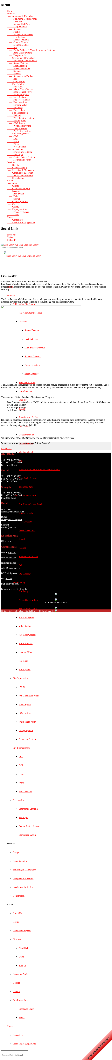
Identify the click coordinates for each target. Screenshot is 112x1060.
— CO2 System (16, 123)
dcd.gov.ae (12, 573)
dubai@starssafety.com (11, 519)
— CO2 (12, 136)
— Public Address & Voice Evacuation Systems (31, 50)
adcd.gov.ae (14, 568)
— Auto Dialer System (19, 52)
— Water (13, 144)
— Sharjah (13, 199)
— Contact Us (15, 220)
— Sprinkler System (18, 94)
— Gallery (13, 206)
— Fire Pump (15, 86)
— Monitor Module (18, 45)
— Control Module (17, 42)
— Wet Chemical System (20, 118)
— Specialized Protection (20, 175)
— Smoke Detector (17, 63)
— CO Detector (16, 81)
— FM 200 (14, 115)
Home (10, 11)
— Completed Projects (18, 188)
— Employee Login (18, 212)
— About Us (14, 183)
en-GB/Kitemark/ (19, 589)
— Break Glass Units (18, 68)
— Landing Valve (17, 105)
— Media (13, 214)
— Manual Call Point (18, 24)
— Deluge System (17, 128)
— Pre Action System (18, 131)
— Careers (13, 204)
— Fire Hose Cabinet (18, 99)
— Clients (13, 186)
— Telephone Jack (17, 55)
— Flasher (13, 32)
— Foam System (16, 120)
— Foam (13, 141)
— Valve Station (16, 97)
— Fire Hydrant (16, 110)
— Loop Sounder (17, 26)
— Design (13, 165)
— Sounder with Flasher (20, 34)
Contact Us (6, 448)
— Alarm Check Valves (20, 89)
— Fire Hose (14, 107)
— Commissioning (17, 167)
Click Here (6, 541)
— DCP (12, 139)
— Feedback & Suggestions (21, 222)
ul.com (9, 578)
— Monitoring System (19, 159)
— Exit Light (15, 154)
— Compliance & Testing (20, 173)
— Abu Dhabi (15, 193)
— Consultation (15, 178)
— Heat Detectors (17, 66)
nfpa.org (12, 552)
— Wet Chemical (16, 146)
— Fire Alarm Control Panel (22, 19)
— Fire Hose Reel (17, 102)
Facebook (11, 234)
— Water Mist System (19, 126)
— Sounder (14, 29)
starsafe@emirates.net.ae (12, 511)
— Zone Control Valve (19, 92)
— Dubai (13, 196)
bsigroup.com (12, 583)
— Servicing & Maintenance (21, 170)
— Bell (12, 47)
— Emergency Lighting (19, 152)
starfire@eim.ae (8, 527)
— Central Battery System (21, 157)
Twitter (10, 237)
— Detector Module (18, 39)
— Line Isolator (16, 37)
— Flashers (14, 73)
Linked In (11, 240)
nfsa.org (12, 557)
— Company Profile (17, 201)
